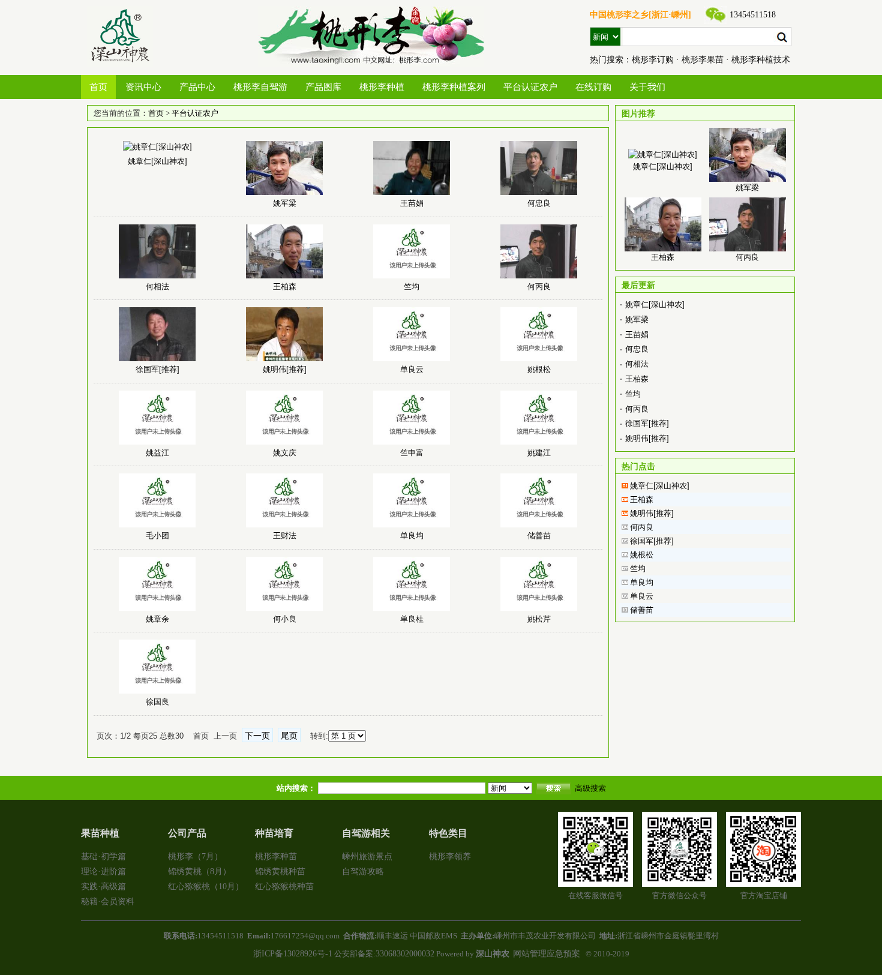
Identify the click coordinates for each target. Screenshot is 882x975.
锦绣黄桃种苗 (280, 871)
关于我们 (647, 87)
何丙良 (539, 286)
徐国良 (157, 701)
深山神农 (492, 953)
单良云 (412, 369)
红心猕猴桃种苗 (284, 886)
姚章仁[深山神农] (157, 161)
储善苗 (539, 535)
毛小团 (157, 535)
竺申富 (412, 452)
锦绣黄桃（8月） (199, 871)
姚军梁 (284, 203)
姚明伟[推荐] (285, 369)
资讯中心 (143, 87)
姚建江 (539, 452)
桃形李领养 (450, 856)
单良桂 (412, 618)
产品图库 (323, 87)
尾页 (289, 735)
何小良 (284, 618)
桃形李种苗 (276, 856)
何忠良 (539, 203)
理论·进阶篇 (103, 871)
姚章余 (157, 618)
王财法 (284, 535)
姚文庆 (284, 452)
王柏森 (284, 286)
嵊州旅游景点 (367, 856)
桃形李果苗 (703, 59)
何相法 (157, 286)
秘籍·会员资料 (107, 901)
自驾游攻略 (363, 871)
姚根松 (539, 369)
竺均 (411, 286)
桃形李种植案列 (453, 87)
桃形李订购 (653, 59)
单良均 (412, 535)
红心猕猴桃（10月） (206, 886)
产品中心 (197, 87)
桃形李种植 (381, 87)
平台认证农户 (530, 87)
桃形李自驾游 (260, 87)
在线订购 (593, 87)
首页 (98, 87)
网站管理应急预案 (546, 953)
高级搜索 (590, 788)
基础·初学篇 (103, 856)
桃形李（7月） (195, 856)
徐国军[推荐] (157, 369)
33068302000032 (405, 953)
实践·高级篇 (103, 886)
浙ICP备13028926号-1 (292, 953)
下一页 (257, 735)
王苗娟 (412, 203)
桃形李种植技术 (760, 59)
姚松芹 (539, 618)
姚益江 (157, 452)
